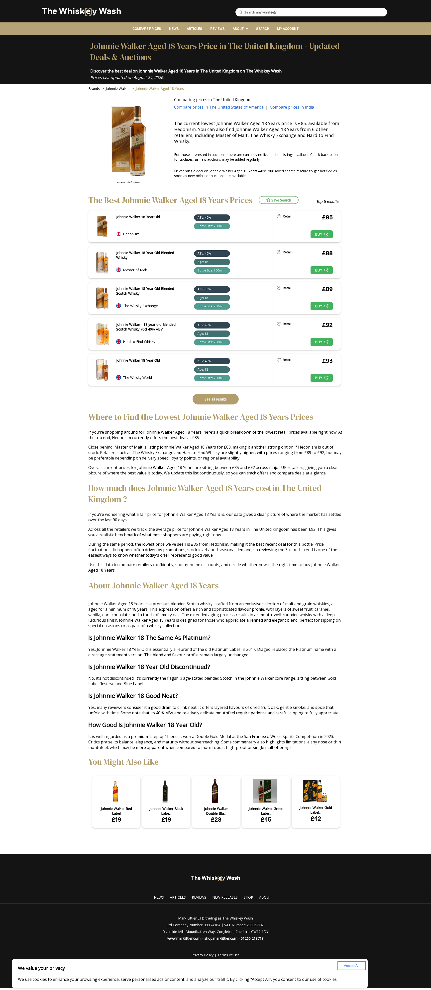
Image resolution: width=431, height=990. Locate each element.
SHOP (248, 897)
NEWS (174, 29)
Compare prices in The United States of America (219, 107)
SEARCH (262, 29)
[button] (279, 200)
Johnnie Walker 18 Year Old (138, 216)
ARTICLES (194, 29)
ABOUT (238, 29)
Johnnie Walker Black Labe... (166, 811)
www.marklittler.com (184, 938)
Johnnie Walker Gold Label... (316, 810)
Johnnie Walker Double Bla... (216, 811)
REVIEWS (217, 29)
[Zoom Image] (102, 226)
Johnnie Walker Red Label (116, 811)
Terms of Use (228, 955)
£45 (266, 819)
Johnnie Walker (118, 88)
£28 (216, 819)
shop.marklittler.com (221, 938)
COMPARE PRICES (146, 29)
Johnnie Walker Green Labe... (266, 811)
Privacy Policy (203, 955)
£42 (316, 818)
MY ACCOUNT (288, 29)
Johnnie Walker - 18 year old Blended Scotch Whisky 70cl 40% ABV (146, 326)
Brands (94, 88)
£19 (116, 819)
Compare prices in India (292, 107)
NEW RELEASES (225, 897)
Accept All (351, 966)
